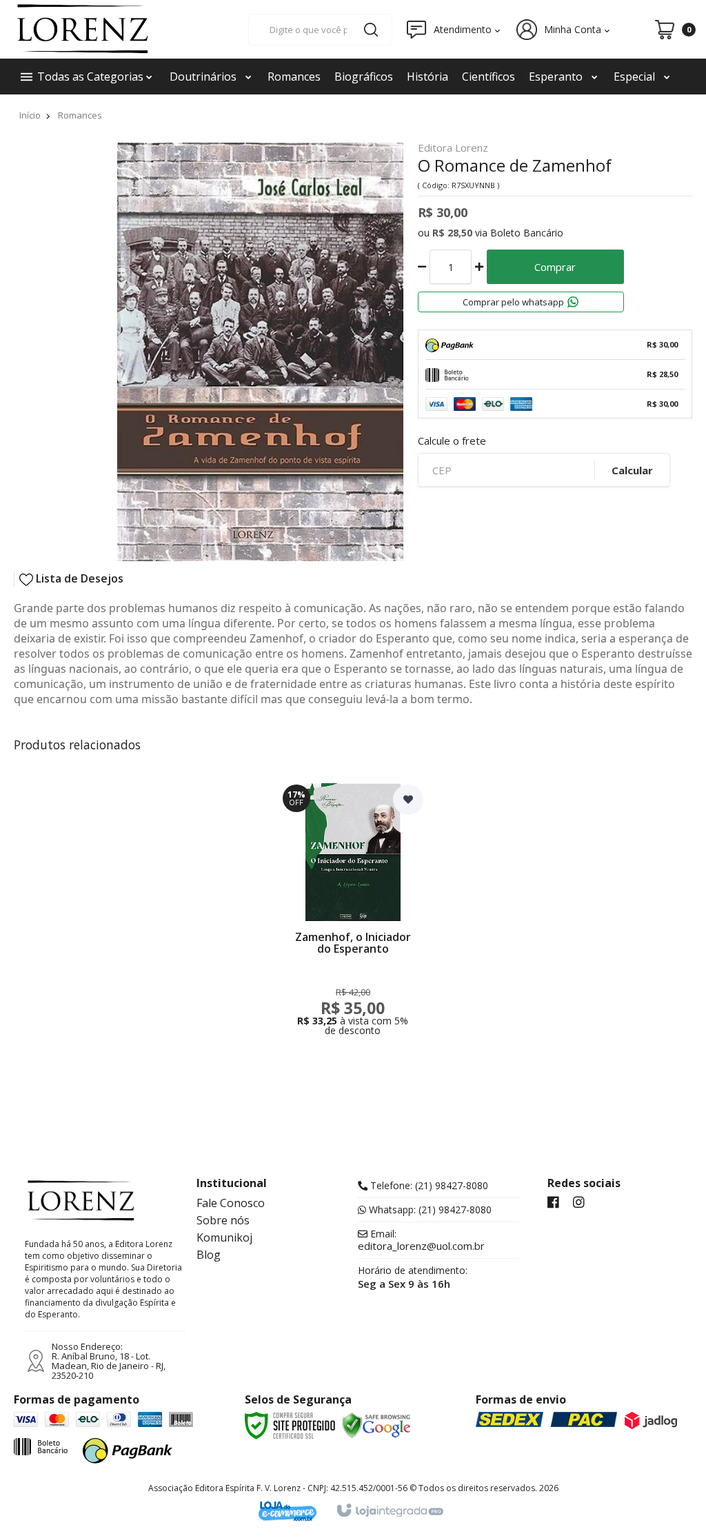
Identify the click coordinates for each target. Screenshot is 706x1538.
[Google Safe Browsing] (376, 1424)
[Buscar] (371, 29)
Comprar (555, 267)
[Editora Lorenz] (83, 29)
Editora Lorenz (453, 148)
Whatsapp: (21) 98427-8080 (429, 1210)
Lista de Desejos (78, 578)
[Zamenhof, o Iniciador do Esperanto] (353, 914)
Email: (421, 1240)
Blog (208, 1254)
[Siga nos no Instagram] (579, 1203)
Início (30, 115)
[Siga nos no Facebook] (553, 1203)
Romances (80, 115)
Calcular (632, 470)
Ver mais (353, 992)
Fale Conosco (230, 1203)
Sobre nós (223, 1220)
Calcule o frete (452, 441)
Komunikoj (224, 1237)
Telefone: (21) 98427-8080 (427, 1186)
